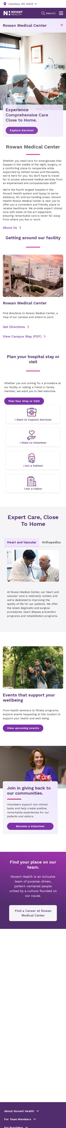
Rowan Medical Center (25, 25)
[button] (61, 26)
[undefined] (33, 414)
